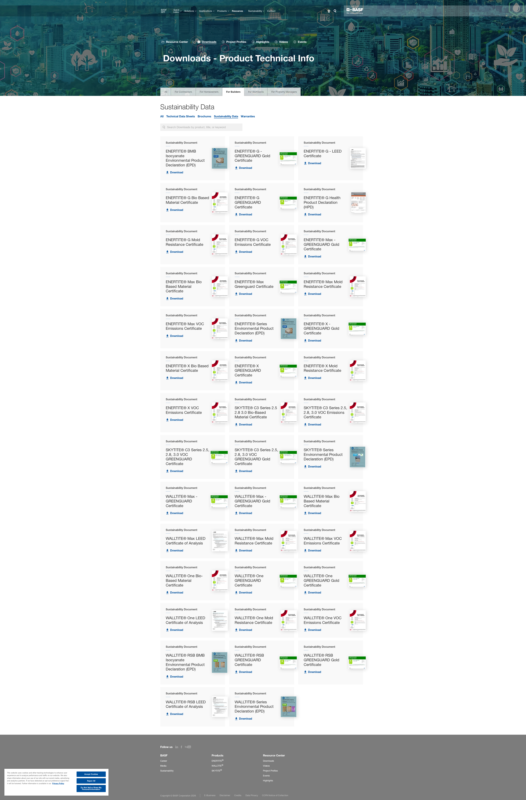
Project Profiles (270, 770)
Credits (237, 795)
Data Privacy (251, 795)
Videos (266, 765)
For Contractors (183, 91)
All (165, 91)
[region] (56, 782)
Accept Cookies (91, 774)
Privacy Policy (58, 783)
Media (163, 765)
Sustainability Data (226, 116)
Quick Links (176, 11)
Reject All (91, 781)
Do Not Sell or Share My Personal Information (91, 788)
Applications (205, 11)
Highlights (268, 780)
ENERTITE (218, 760)
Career (163, 760)
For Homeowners (209, 91)
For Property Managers (284, 91)
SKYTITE (217, 770)
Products (222, 11)
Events (266, 775)
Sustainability (255, 11)
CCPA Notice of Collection (275, 795)
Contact (271, 11)
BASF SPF (164, 11)
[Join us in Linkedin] (178, 747)
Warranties (248, 116)
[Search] (335, 11)
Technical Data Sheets (180, 116)
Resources (237, 11)
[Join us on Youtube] (189, 747)
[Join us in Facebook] (183, 747)
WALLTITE (217, 765)
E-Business (209, 795)
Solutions (189, 11)
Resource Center (177, 42)
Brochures (204, 116)
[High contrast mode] (328, 11)
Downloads (268, 760)
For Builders (233, 91)
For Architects (256, 91)
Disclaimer (225, 795)
